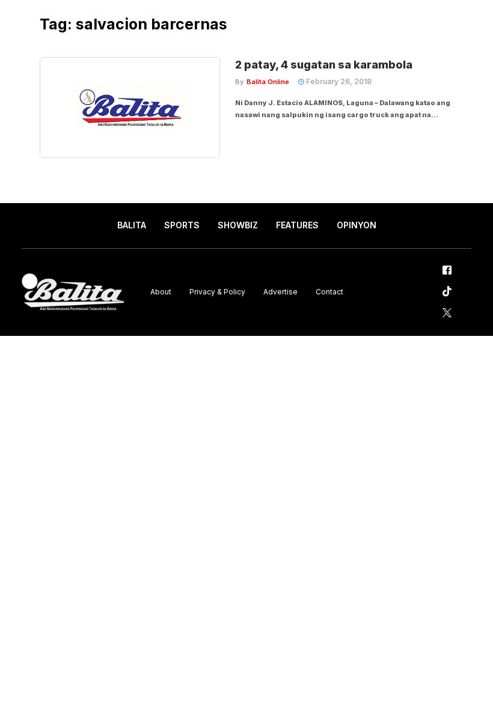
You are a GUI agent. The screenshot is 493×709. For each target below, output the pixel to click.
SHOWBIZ (238, 225)
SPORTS (182, 225)
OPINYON (356, 225)
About (160, 291)
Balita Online (267, 82)
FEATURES (297, 225)
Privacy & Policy (217, 291)
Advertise (280, 291)
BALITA (131, 225)
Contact (329, 291)
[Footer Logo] (73, 292)
